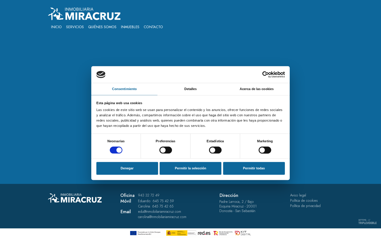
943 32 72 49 (148, 195)
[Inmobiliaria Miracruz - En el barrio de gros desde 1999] (84, 13)
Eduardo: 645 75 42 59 (156, 200)
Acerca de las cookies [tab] (257, 89)
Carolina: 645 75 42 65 (156, 206)
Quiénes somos (102, 27)
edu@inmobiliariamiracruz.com (159, 211)
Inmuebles (130, 27)
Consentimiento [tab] (124, 89)
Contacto (153, 27)
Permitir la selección (190, 168)
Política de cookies (304, 200)
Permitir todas (254, 168)
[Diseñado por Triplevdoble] (368, 221)
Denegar (127, 168)
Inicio (56, 27)
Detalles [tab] (190, 89)
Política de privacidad (305, 205)
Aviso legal (298, 195)
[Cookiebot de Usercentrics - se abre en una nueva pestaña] (265, 74)
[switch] (165, 150)
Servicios (75, 27)
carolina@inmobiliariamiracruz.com (162, 216)
